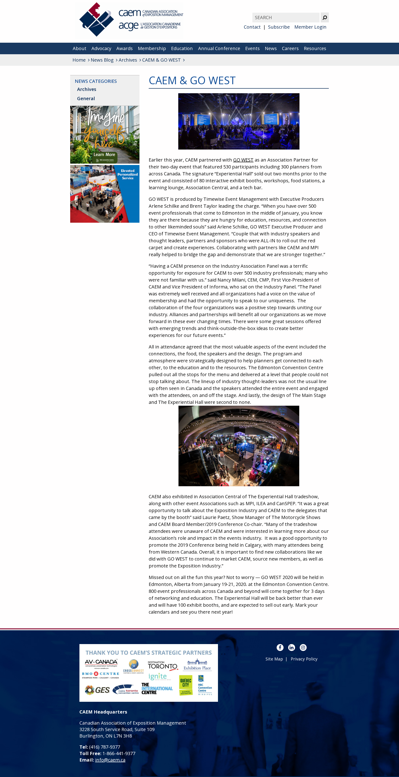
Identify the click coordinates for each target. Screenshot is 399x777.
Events (252, 48)
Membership (152, 48)
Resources (315, 48)
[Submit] (325, 17)
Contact (252, 27)
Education (182, 48)
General (86, 98)
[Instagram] (303, 647)
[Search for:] (286, 17)
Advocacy (101, 48)
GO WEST (243, 160)
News (271, 48)
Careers (290, 48)
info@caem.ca (110, 760)
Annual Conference (219, 48)
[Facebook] (280, 647)
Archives (86, 89)
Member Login (310, 27)
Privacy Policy (304, 659)
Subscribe (279, 27)
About (79, 48)
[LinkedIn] (291, 647)
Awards (124, 48)
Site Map (274, 659)
